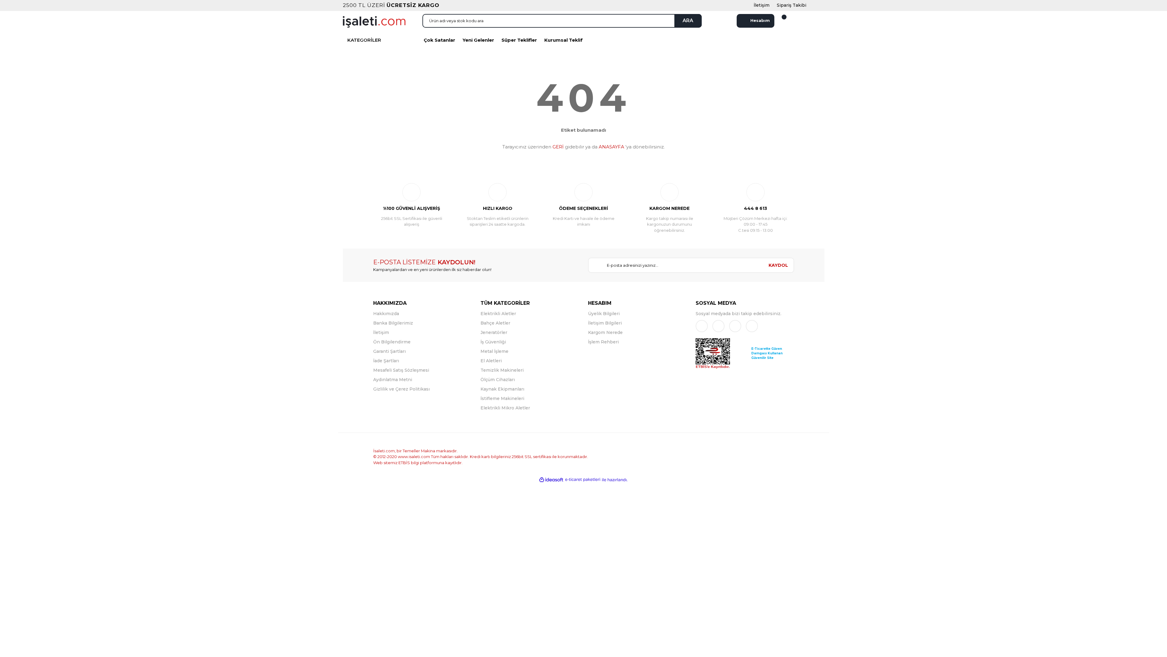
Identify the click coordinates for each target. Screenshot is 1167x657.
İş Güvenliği (493, 342)
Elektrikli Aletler (498, 313)
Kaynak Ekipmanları (502, 389)
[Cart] (780, 21)
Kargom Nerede (605, 332)
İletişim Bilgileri (605, 323)
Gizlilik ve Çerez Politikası (401, 389)
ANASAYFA (611, 147)
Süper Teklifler (519, 40)
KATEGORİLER (364, 40)
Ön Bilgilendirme (392, 342)
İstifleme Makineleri (502, 398)
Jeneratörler (493, 332)
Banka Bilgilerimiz (393, 323)
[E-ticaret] (583, 480)
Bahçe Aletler (495, 323)
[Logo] (374, 21)
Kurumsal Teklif (563, 40)
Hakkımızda (386, 313)
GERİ (558, 147)
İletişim (381, 332)
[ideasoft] (551, 480)
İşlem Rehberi (603, 342)
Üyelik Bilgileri (604, 313)
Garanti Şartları (389, 351)
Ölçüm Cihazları (497, 379)
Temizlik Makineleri (502, 370)
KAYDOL (778, 265)
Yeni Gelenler (478, 40)
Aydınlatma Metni (392, 379)
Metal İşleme (494, 351)
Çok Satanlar (439, 40)
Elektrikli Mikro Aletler (505, 408)
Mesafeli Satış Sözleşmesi (401, 370)
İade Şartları (386, 360)
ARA (688, 20)
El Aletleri (491, 360)
